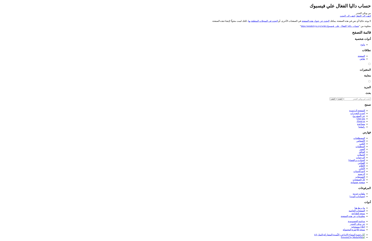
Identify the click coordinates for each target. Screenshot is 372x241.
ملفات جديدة (359, 193)
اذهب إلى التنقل (363, 16)
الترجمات (360, 157)
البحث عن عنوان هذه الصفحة (315, 21)
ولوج (363, 44)
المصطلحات (359, 138)
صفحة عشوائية (358, 182)
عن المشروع (359, 116)
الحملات (361, 154)
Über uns (361, 118)
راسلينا (361, 127)
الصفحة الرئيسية (357, 110)
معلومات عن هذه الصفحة (353, 216)
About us (361, 121)
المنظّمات (360, 146)
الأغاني (362, 168)
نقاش (362, 59)
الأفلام (362, 166)
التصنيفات (360, 177)
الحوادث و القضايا (356, 160)
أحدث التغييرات (357, 113)
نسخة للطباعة (358, 213)
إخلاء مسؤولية (358, 227)
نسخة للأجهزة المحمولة (354, 229)
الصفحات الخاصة (357, 210)
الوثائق (362, 152)
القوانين (361, 163)
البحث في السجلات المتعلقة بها (263, 21)
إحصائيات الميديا (357, 196)
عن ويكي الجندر (357, 224)
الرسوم (361, 174)
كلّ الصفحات (359, 179)
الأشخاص (360, 141)
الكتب (362, 143)
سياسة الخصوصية (356, 221)
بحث (368, 92)
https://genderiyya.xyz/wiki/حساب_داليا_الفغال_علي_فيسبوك (330, 26)
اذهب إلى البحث (347, 16)
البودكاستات (359, 171)
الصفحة (361, 56)
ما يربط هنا (360, 208)
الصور (362, 149)
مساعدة (361, 124)
